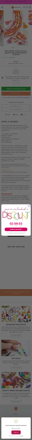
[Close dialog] (29, 206)
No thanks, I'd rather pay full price (16, 233)
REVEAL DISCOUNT (16, 229)
